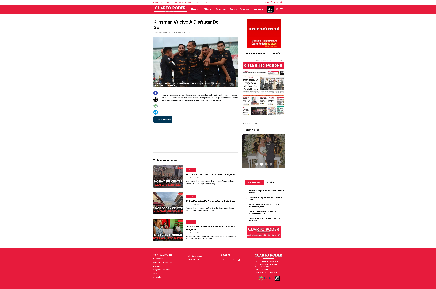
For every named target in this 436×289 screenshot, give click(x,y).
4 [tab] (271, 121)
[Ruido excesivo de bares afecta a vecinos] (168, 203)
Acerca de (157, 266)
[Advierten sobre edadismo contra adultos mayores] (168, 230)
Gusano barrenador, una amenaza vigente (210, 174)
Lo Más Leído (253, 182)
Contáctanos (158, 259)
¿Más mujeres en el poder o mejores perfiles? (265, 219)
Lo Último (270, 182)
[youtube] (274, 2)
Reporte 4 (244, 9)
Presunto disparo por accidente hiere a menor (266, 191)
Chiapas (207, 9)
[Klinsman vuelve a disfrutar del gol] (195, 62)
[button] (263, 87)
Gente (232, 9)
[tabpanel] (263, 92)
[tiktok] (281, 2)
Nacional (195, 9)
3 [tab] (266, 121)
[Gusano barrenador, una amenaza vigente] (168, 176)
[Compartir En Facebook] (155, 95)
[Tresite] (264, 278)
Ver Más (257, 9)
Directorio (157, 277)
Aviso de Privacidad (194, 256)
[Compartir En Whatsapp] (155, 107)
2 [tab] (261, 121)
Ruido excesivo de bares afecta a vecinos (210, 201)
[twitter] (277, 2)
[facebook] (271, 2)
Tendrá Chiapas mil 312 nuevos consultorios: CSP (262, 212)
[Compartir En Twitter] (155, 101)
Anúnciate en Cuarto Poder (163, 262)
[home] (170, 9)
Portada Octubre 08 (249, 124)
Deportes (220, 9)
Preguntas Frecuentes (161, 270)
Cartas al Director (193, 260)
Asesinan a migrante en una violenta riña (265, 198)
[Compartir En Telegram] (155, 114)
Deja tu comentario (163, 119)
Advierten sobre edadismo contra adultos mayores (264, 205)
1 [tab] (256, 121)
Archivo (156, 273)
